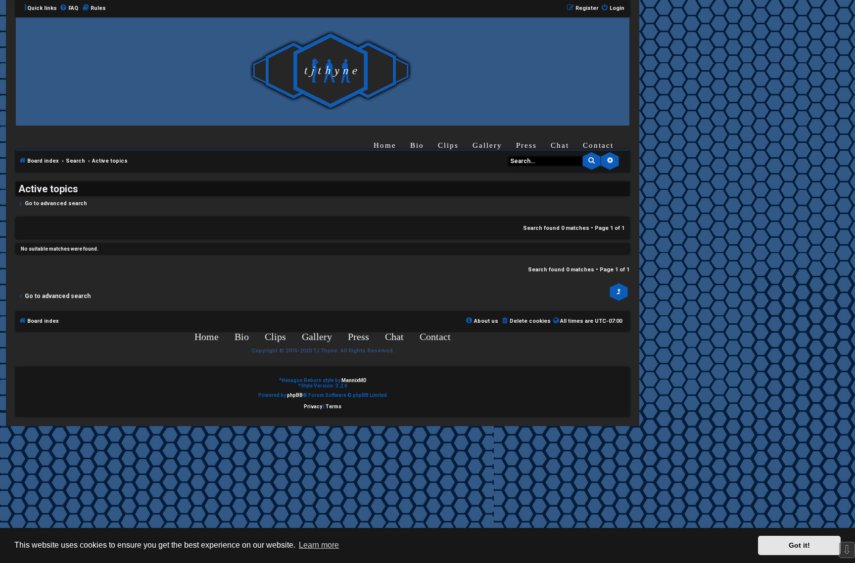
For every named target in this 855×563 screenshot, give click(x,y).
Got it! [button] (799, 545)
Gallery (487, 145)
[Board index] (330, 71)
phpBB (295, 395)
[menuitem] (68, 8)
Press (526, 145)
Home (385, 145)
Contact (598, 145)
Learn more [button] (319, 545)
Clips (448, 145)
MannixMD (354, 380)
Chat (560, 145)
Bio (417, 145)
